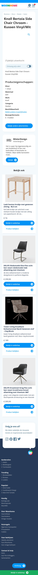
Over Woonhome (8, 511)
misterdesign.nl (18, 141)
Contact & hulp (7, 550)
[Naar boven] (29, 448)
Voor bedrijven (7, 537)
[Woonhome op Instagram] (6, 439)
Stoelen (25, 14)
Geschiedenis (5, 516)
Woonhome (7, 14)
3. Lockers (4, 480)
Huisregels (5, 524)
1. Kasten (4, 462)
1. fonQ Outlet (5, 488)
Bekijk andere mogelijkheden (16, 112)
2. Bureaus (4, 477)
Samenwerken (5, 558)
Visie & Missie (5, 514)
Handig (4, 498)
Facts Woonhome (6, 542)
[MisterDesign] (9, 140)
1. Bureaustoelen (6, 475)
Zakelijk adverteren (7, 540)
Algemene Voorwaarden (8, 527)
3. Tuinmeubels (6, 467)
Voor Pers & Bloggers (7, 556)
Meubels (19, 14)
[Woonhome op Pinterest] (11, 439)
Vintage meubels (6, 519)
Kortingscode (5, 501)
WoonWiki (4, 506)
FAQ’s (3, 553)
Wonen (13, 14)
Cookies (3, 532)
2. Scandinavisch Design (8, 490)
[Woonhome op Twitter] (19, 439)
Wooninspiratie (6, 503)
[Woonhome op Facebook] (15, 439)
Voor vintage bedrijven (8, 545)
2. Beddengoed (6, 465)
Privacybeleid (5, 529)
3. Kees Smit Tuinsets (7, 493)
